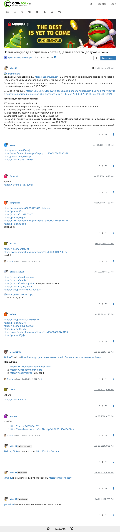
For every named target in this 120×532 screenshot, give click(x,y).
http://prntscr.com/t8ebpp (17, 156)
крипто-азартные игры (20, 57)
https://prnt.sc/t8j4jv (14, 335)
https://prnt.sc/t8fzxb (15, 211)
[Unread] (15, 12)
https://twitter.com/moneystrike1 (26, 369)
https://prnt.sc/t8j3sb (15, 329)
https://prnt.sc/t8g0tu (15, 217)
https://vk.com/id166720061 (18, 184)
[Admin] (59, 12)
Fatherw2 (14, 176)
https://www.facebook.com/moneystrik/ (30, 366)
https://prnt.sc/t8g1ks (15, 223)
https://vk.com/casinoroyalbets (20, 283)
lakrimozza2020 (17, 272)
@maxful (23, 472)
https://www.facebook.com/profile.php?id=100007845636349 (36, 153)
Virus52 (13, 68)
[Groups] (52, 12)
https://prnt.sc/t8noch (47, 451)
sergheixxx (15, 203)
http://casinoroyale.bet (46, 76)
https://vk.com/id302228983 (19, 325)
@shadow (23, 499)
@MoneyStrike (25, 446)
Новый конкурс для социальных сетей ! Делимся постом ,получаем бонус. (61, 357)
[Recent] (22, 12)
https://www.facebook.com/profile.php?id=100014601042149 (42, 429)
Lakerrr (13, 389)
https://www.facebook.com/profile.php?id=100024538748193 (36, 332)
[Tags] (30, 12)
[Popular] (37, 12)
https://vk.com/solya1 (21, 372)
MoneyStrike (15, 352)
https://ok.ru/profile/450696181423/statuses (27, 208)
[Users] (44, 12)
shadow (13, 416)
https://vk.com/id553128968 (19, 159)
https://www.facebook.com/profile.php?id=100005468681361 (36, 220)
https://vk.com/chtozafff (16, 248)
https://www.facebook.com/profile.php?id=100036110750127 (35, 252)
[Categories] (7, 12)
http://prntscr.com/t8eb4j (17, 150)
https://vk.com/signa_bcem (18, 286)
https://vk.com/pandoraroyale (19, 277)
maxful (13, 243)
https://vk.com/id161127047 (18, 214)
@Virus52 (8, 357)
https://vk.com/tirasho (15, 399)
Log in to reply (108, 58)
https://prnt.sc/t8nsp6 (60, 477)
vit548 (13, 314)
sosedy (13, 145)
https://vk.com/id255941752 (25, 426)
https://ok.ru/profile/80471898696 (21, 319)
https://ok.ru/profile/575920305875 (22, 289)
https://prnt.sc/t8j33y (15, 322)
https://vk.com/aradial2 (16, 280)
